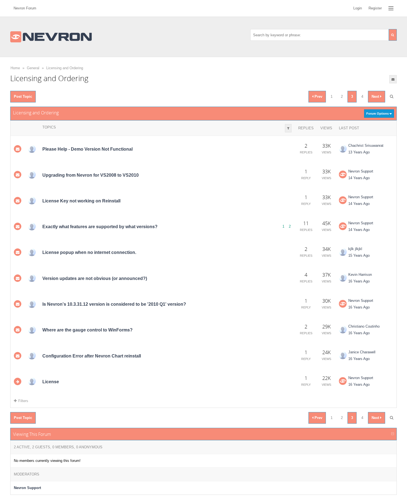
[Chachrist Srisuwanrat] (343, 149)
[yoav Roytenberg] (32, 381)
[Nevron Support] (343, 174)
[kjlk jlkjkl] (32, 252)
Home (15, 68)
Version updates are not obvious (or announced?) (94, 278)
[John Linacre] (32, 226)
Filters (23, 401)
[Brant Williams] (32, 149)
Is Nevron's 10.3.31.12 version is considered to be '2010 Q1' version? (114, 304)
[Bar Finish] (32, 304)
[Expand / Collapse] (392, 434)
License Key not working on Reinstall (81, 201)
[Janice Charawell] (32, 355)
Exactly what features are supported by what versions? (100, 226)
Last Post (349, 128)
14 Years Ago (359, 178)
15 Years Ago (359, 255)
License (50, 381)
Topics (49, 127)
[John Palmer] (32, 200)
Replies (306, 128)
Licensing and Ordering (64, 68)
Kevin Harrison (360, 274)
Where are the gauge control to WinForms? (87, 330)
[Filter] (288, 128)
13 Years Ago (359, 152)
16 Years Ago (359, 281)
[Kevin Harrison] (32, 278)
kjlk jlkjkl (355, 249)
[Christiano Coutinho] (32, 330)
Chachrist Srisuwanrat (365, 145)
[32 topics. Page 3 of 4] (391, 96)
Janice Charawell (361, 352)
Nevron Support (360, 171)
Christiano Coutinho (364, 326)
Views (326, 128)
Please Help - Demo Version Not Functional (87, 149)
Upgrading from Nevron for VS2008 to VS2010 (90, 175)
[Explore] (391, 8)
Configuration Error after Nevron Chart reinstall (91, 356)
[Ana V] (32, 175)
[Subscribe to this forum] (393, 79)
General (33, 68)
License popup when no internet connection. (89, 252)
